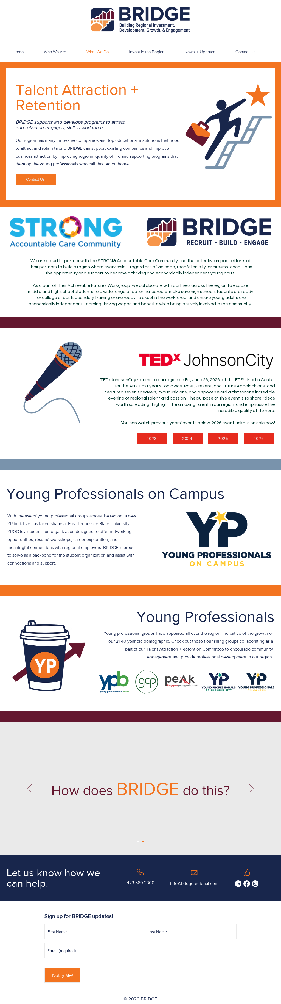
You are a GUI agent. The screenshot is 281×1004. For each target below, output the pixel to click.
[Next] (251, 788)
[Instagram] (255, 883)
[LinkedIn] (238, 883)
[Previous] (29, 788)
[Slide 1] (138, 841)
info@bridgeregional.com (194, 883)
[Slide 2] (143, 841)
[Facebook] (246, 883)
